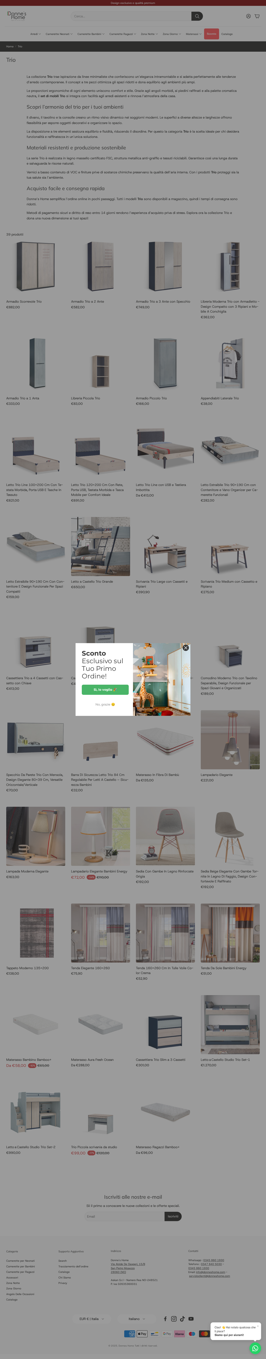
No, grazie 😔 (105, 704)
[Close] (185, 647)
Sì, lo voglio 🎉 (105, 689)
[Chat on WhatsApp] (255, 1348)
